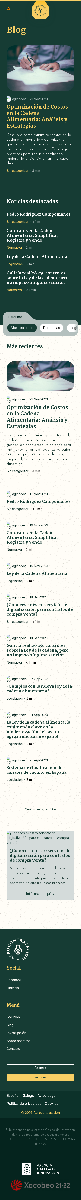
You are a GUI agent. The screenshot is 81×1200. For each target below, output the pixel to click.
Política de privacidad (24, 1103)
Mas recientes (22, 328)
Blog (10, 1025)
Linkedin (13, 988)
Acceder (40, 1077)
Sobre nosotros (18, 1041)
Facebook (14, 980)
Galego (28, 1095)
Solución (13, 1017)
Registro (40, 1068)
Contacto (13, 1049)
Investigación (16, 1033)
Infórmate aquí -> (40, 894)
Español (13, 1095)
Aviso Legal (46, 1095)
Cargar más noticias (40, 809)
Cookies (51, 1103)
